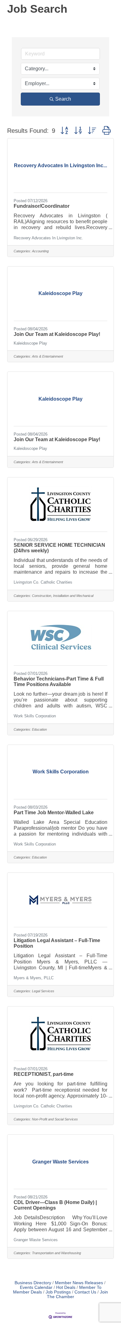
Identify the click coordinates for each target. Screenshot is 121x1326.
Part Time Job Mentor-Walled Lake (54, 812)
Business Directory (33, 1282)
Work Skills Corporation (35, 716)
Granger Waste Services (36, 1239)
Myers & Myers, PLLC (34, 978)
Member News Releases (79, 1282)
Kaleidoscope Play (30, 343)
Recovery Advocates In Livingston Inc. (48, 238)
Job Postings (58, 1292)
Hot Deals (65, 1287)
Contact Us (85, 1292)
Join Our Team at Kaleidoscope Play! (57, 334)
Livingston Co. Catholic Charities (43, 582)
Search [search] (63, 99)
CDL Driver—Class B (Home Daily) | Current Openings (55, 1205)
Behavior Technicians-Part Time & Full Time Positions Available (59, 681)
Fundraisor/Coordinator (41, 206)
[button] (64, 131)
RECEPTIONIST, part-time (44, 1074)
